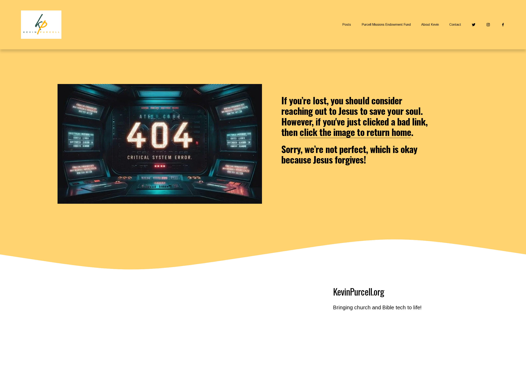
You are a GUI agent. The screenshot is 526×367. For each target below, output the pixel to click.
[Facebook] (503, 25)
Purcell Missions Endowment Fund (386, 24)
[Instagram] (488, 25)
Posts (346, 24)
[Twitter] (474, 25)
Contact (455, 24)
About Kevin (430, 24)
